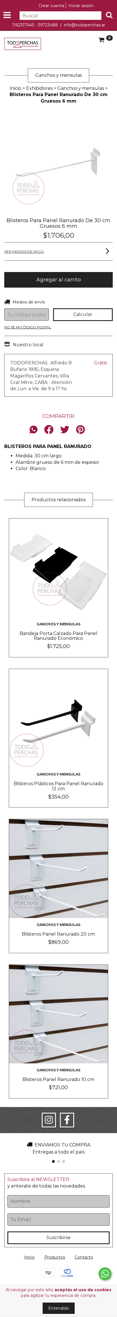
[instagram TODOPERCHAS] (49, 1120)
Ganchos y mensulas (80, 88)
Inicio (15, 88)
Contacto (84, 1257)
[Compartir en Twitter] (64, 430)
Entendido (58, 1308)
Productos (54, 1257)
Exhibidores (39, 88)
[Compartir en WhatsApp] (35, 430)
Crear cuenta (51, 5)
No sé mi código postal (27, 327)
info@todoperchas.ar (84, 24)
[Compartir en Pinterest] (80, 430)
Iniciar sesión (81, 5)
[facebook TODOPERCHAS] (67, 1120)
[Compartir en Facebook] (48, 430)
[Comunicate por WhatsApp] (105, 1273)
